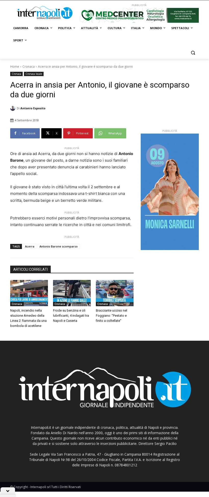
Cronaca (28, 66)
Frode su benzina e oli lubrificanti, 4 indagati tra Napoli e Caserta (71, 316)
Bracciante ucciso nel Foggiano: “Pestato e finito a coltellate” (111, 316)
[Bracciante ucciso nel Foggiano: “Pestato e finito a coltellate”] (115, 293)
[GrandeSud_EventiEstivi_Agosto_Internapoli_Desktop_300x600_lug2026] (170, 192)
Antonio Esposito (32, 108)
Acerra (29, 246)
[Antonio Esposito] (13, 108)
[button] (193, 53)
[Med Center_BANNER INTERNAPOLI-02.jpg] (139, 15)
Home (14, 66)
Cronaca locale (33, 74)
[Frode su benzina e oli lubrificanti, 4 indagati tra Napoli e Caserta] (72, 293)
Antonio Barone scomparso (59, 246)
